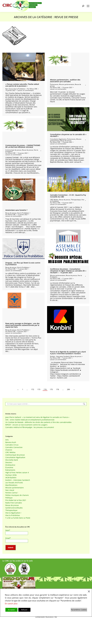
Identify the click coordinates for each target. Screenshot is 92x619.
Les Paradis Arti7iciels (14, 483)
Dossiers (8, 462)
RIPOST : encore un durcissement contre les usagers (26, 425)
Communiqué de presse (13, 150)
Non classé (9, 89)
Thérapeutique (76, 200)
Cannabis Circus (11, 445)
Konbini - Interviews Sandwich (60, 356)
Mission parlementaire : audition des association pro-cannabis (65, 81)
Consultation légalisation (58, 139)
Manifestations (11, 485)
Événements (54, 84)
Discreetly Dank (11, 460)
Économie (9, 467)
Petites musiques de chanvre (17, 495)
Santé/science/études (14, 508)
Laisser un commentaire (25, 90)
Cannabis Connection (14, 447)
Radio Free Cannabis (13, 503)
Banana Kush (10, 442)
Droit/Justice (10, 465)
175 (51, 389)
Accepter (11, 610)
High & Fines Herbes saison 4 (17, 473)
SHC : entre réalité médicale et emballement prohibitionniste (29, 420)
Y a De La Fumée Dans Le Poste (17, 518)
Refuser (24, 610)
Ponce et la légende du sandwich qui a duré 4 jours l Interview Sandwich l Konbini (68, 353)
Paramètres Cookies (79, 610)
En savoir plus (11, 603)
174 (45, 389)
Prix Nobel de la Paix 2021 (15, 500)
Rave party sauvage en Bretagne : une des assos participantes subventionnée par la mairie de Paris (22, 325)
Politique (8, 498)
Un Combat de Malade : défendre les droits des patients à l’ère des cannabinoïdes (38, 422)
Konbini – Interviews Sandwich (17, 480)
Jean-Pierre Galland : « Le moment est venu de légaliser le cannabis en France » (37, 417)
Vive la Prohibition (19, 89)
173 (38, 389)
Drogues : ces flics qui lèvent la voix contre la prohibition (22, 264)
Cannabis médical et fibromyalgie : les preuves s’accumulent (29, 427)
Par (32, 89)
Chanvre (8, 450)
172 (32, 389)
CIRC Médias (54, 200)
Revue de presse (65, 141)
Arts (7, 440)
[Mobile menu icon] (88, 6)
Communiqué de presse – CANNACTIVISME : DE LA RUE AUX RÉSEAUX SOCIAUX (23, 146)
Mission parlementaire (66, 84)
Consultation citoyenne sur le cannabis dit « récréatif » (68, 135)
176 (57, 389)
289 (68, 389)
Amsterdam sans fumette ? (16, 210)
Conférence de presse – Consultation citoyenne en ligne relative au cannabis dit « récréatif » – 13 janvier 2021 (68, 271)
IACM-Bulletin (10, 478)
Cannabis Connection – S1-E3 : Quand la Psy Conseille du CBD (68, 196)
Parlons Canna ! (11, 493)
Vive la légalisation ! (13, 513)
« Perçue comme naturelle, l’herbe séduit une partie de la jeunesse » (22, 85)
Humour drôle (11, 475)
